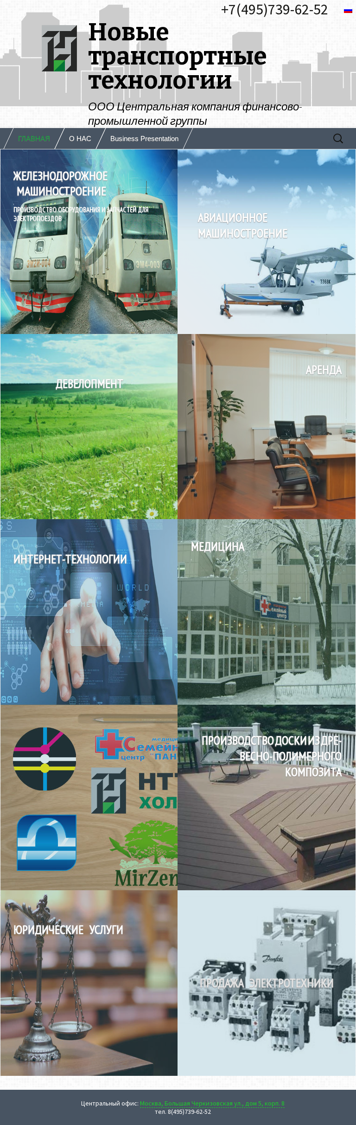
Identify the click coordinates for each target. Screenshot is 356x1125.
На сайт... (89, 241)
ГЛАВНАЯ (34, 138)
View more (267, 797)
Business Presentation (144, 138)
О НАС (80, 138)
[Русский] (349, 10)
